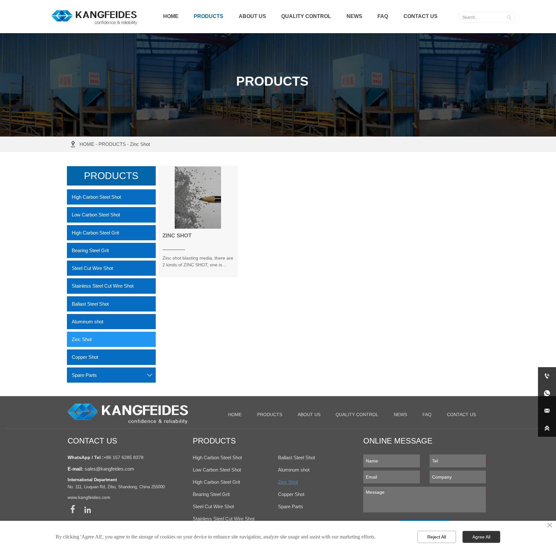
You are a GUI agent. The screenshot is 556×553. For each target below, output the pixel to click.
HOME (86, 144)
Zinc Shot (140, 144)
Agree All (481, 536)
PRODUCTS (112, 144)
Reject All (436, 536)
